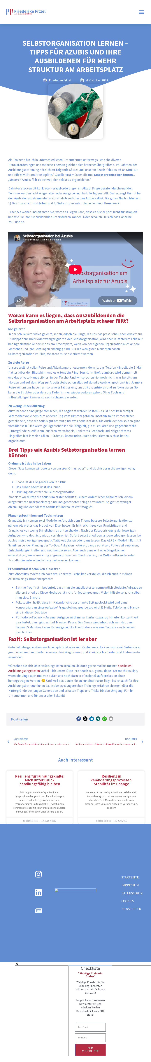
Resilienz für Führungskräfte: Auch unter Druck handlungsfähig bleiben (39, 780)
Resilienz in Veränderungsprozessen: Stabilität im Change (111, 780)
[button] (141, 12)
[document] (75, 1009)
